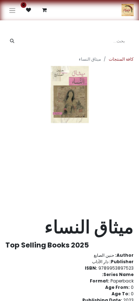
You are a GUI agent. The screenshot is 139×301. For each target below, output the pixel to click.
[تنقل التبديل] (12, 10)
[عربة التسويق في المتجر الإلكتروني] (44, 10)
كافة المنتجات (121, 59)
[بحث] (12, 41)
